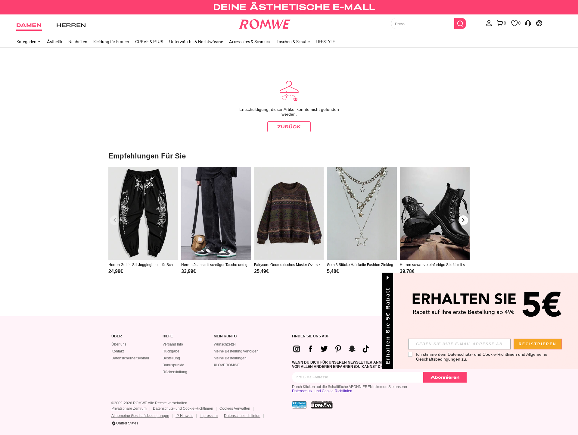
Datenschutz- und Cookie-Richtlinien (322, 391)
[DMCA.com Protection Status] (322, 404)
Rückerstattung (175, 372)
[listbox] (489, 22)
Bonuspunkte (173, 365)
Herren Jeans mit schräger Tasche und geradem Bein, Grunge (216, 265)
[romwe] (265, 22)
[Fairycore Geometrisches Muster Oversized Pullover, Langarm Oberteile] (289, 213)
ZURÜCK (289, 126)
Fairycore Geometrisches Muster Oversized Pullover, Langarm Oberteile (288, 265)
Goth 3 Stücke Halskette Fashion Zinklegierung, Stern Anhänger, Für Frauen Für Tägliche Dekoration (362, 265)
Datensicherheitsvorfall (130, 358)
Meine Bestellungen (230, 358)
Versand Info (173, 344)
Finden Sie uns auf (310, 336)
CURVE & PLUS (149, 41)
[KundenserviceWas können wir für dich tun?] (528, 23)
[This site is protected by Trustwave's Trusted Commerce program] (299, 404)
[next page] (463, 220)
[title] (289, 155)
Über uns (118, 344)
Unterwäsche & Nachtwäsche (196, 41)
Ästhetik (54, 41)
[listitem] (143, 228)
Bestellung (171, 358)
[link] (289, 7)
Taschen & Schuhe (293, 41)
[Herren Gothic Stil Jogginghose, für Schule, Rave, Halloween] (143, 213)
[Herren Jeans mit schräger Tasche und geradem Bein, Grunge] (216, 213)
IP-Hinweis (184, 416)
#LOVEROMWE (227, 365)
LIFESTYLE (325, 41)
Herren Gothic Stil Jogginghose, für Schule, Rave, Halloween (142, 265)
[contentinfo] (115, 271)
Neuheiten (77, 41)
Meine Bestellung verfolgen (236, 351)
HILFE (168, 336)
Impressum (209, 416)
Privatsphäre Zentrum (129, 408)
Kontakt (117, 351)
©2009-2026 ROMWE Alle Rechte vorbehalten (149, 403)
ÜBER (116, 336)
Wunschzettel (225, 344)
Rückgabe (171, 351)
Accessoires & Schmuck (250, 41)
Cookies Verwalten (234, 408)
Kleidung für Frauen (111, 41)
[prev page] (115, 220)
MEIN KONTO (225, 336)
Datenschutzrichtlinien (242, 416)
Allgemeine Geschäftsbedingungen (140, 416)
